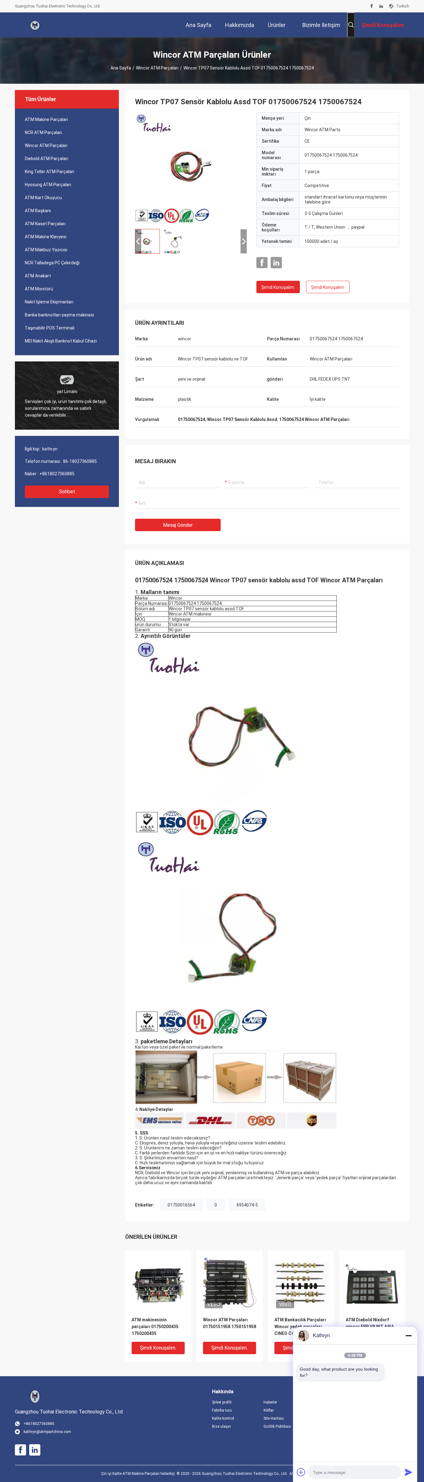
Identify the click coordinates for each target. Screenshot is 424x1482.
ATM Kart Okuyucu (43, 197)
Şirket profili (222, 1402)
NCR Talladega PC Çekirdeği (52, 262)
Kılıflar (269, 1410)
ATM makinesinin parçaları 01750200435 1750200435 (155, 1326)
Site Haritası (274, 1418)
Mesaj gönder (178, 525)
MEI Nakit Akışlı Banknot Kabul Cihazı (61, 340)
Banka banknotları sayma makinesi (59, 314)
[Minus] (408, 1335)
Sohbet (67, 492)
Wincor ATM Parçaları (157, 67)
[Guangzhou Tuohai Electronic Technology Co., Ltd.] (35, 24)
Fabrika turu (222, 1410)
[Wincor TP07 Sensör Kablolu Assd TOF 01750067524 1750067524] (191, 168)
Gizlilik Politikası (277, 1426)
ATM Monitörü (39, 288)
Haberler (270, 1402)
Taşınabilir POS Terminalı (49, 327)
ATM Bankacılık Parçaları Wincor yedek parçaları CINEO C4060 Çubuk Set (300, 1326)
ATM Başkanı (38, 210)
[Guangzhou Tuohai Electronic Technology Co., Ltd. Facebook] (372, 6)
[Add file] (301, 1472)
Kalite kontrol (223, 1418)
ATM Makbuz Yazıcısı (46, 249)
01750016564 (181, 1204)
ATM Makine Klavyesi (45, 236)
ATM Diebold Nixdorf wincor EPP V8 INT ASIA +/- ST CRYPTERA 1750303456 (370, 1327)
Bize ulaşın (221, 1426)
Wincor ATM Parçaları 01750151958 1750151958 (229, 1323)
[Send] (408, 1472)
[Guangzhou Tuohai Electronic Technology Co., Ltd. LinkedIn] (381, 6)
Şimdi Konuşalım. (278, 287)
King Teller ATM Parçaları (49, 171)
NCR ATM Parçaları (43, 132)
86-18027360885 (80, 461)
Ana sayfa (121, 67)
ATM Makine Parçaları (46, 119)
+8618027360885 (56, 473)
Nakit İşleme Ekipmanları (49, 301)
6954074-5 (247, 1204)
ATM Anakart (38, 275)
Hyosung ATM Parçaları (48, 184)
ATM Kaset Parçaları (45, 223)
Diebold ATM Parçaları (46, 158)
